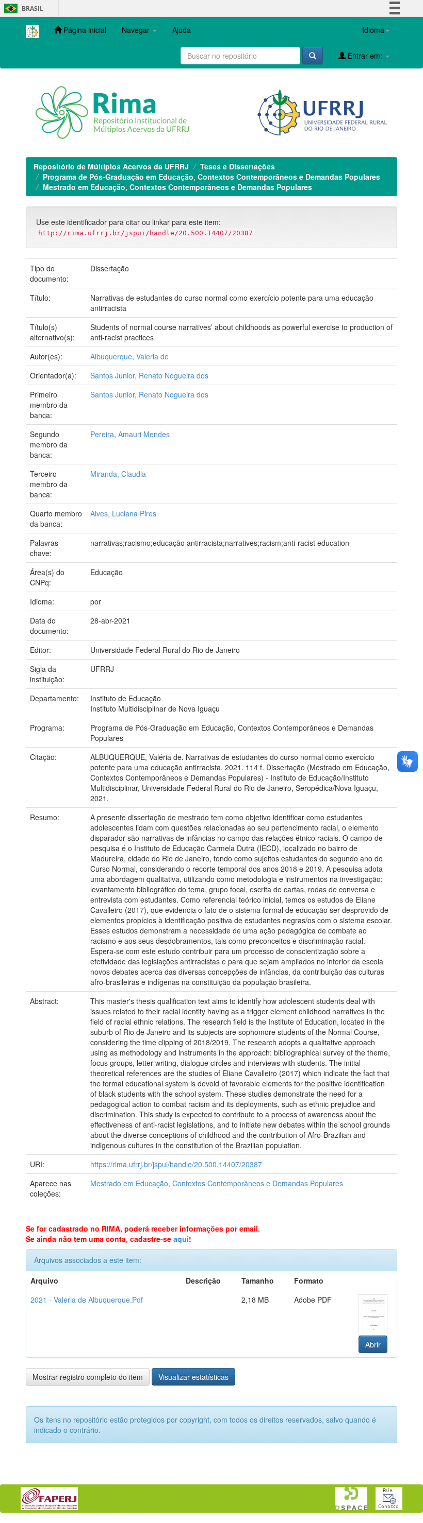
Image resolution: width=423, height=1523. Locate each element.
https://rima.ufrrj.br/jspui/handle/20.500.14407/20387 (176, 1164)
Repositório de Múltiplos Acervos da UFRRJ (111, 166)
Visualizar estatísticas (193, 1377)
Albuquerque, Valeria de (129, 356)
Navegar (137, 30)
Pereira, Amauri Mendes (130, 434)
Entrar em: (365, 55)
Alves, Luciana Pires (123, 513)
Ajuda (181, 30)
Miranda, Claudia (118, 474)
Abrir (373, 1344)
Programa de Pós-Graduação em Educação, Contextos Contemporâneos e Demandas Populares (211, 176)
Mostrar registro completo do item (87, 1377)
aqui (181, 1239)
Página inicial (83, 30)
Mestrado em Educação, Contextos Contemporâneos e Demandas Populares (177, 187)
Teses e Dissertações (237, 166)
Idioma (373, 30)
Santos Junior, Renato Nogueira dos (149, 375)
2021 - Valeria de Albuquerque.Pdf (86, 1299)
